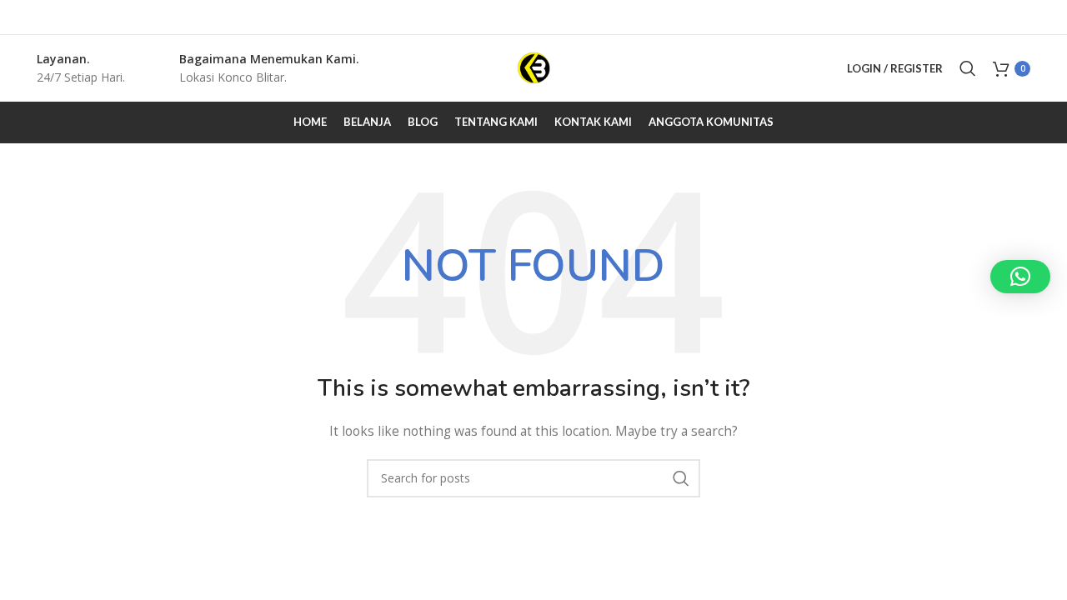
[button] (1020, 276)
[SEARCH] (681, 478)
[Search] (967, 68)
